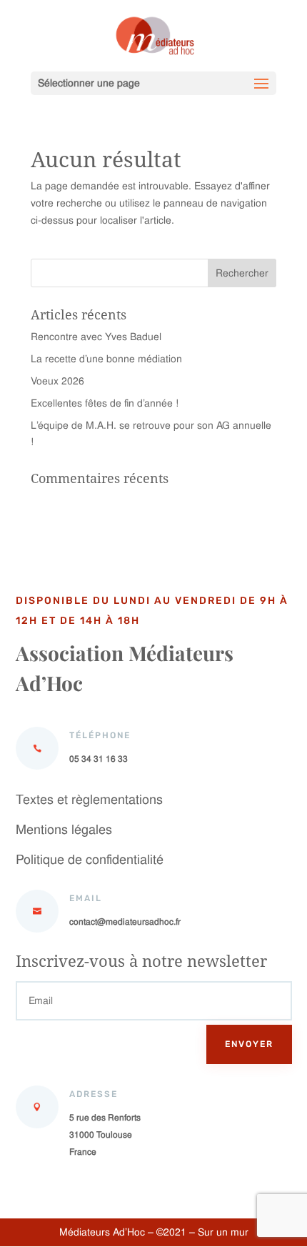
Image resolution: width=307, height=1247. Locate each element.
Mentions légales (64, 829)
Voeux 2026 (57, 380)
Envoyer (249, 1044)
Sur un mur (221, 1232)
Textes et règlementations (89, 799)
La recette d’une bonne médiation (106, 358)
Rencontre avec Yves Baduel (96, 336)
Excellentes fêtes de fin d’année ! (104, 403)
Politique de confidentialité (89, 859)
